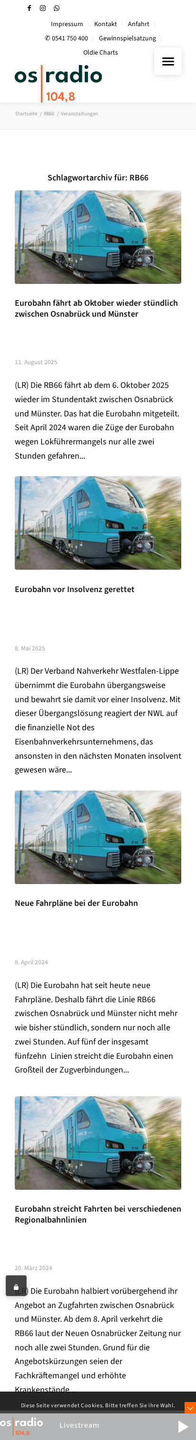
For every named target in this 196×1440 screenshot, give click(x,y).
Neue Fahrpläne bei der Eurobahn (76, 903)
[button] (183, 1426)
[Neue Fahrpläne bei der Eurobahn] (98, 837)
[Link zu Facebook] (29, 8)
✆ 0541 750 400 (66, 38)
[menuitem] (67, 24)
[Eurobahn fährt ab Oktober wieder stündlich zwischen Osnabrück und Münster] (98, 237)
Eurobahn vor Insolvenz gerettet (75, 589)
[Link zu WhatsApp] (56, 8)
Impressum (67, 24)
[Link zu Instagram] (43, 8)
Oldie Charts (100, 52)
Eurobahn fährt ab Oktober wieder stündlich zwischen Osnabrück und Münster (96, 308)
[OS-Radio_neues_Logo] (81, 84)
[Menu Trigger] (168, 61)
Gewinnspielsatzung (127, 38)
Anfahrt (138, 24)
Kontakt (105, 24)
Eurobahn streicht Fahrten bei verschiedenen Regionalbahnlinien (98, 1214)
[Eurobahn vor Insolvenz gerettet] (98, 523)
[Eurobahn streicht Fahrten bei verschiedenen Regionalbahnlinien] (98, 1143)
